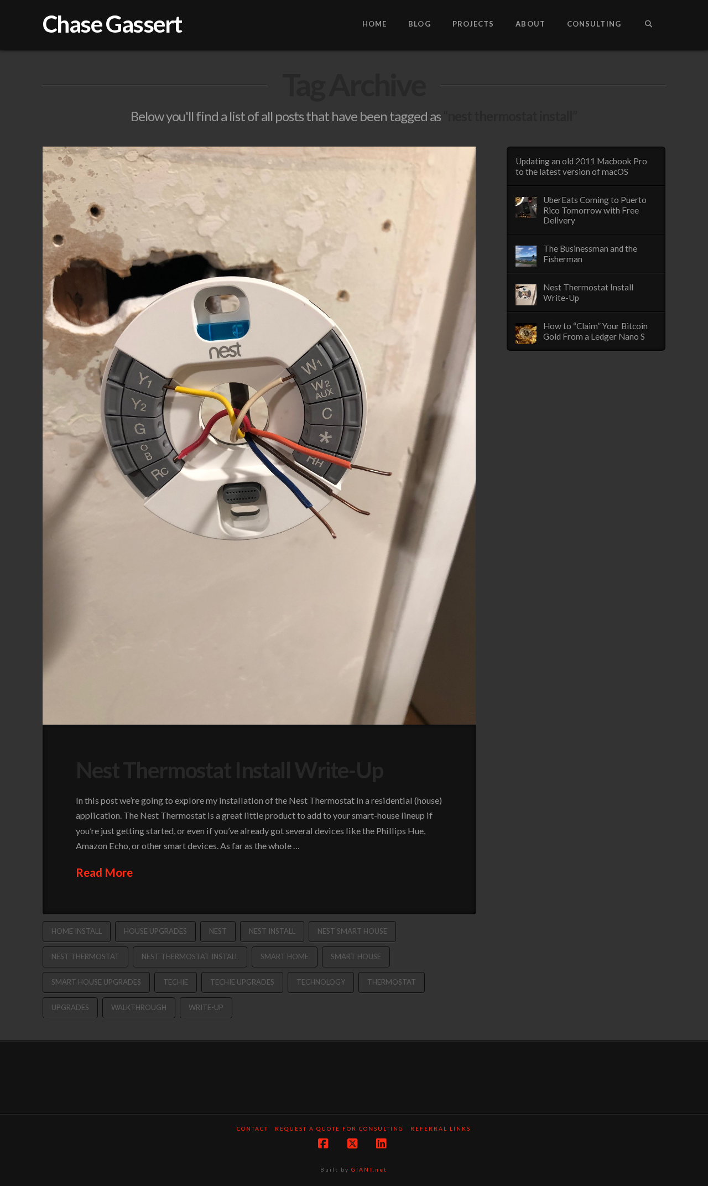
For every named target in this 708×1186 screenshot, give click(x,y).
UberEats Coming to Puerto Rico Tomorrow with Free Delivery (595, 210)
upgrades (70, 1007)
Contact (252, 1128)
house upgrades (155, 931)
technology (320, 981)
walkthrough (138, 1007)
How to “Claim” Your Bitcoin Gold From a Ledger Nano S (595, 331)
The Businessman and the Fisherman (590, 253)
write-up (206, 1007)
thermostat (391, 981)
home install (76, 931)
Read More (104, 872)
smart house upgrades (96, 981)
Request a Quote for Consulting (339, 1128)
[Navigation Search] (648, 25)
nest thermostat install (190, 956)
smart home (285, 956)
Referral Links (440, 1128)
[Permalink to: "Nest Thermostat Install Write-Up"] (259, 435)
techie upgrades (242, 981)
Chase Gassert (112, 23)
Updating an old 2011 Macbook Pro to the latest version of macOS (581, 166)
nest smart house (352, 931)
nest (218, 931)
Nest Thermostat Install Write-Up (229, 769)
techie (175, 981)
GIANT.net (369, 1169)
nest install (272, 931)
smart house (356, 956)
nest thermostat (85, 956)
